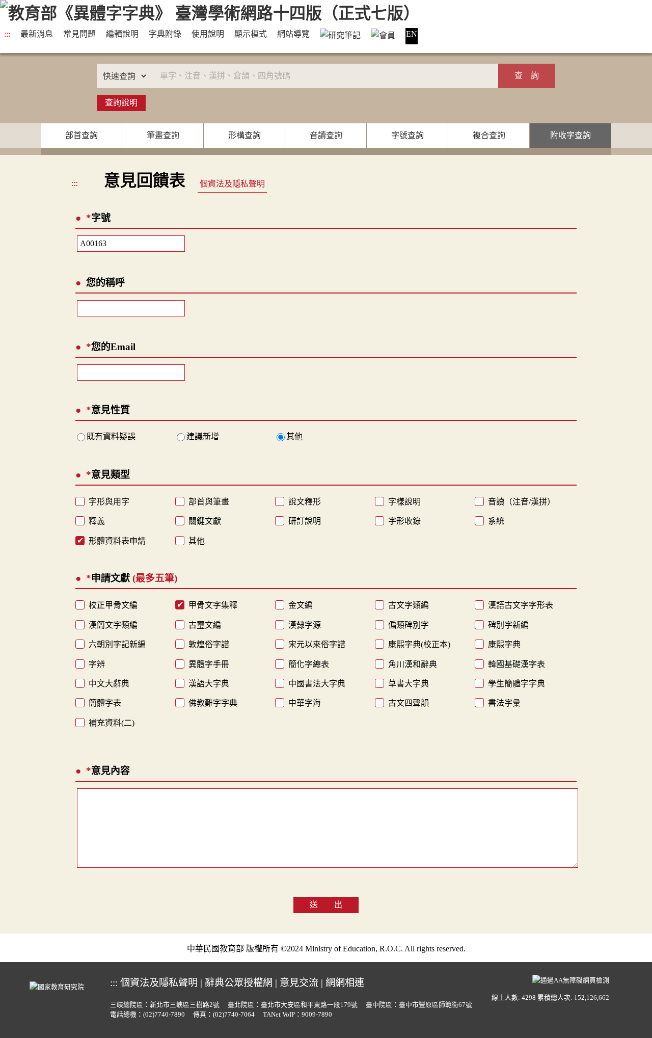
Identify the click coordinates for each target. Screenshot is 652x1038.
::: (7, 34)
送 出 (326, 904)
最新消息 (36, 34)
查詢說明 (121, 102)
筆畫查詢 (163, 135)
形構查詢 (244, 135)
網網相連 (344, 982)
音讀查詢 (326, 135)
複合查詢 (489, 135)
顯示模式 (250, 34)
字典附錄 (165, 34)
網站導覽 (293, 34)
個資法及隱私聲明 (232, 183)
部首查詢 (81, 135)
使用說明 (208, 34)
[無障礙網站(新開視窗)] (570, 979)
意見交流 (299, 982)
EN (411, 34)
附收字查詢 (570, 135)
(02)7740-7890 (164, 1014)
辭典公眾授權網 (239, 982)
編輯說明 (122, 34)
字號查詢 (407, 135)
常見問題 (79, 34)
